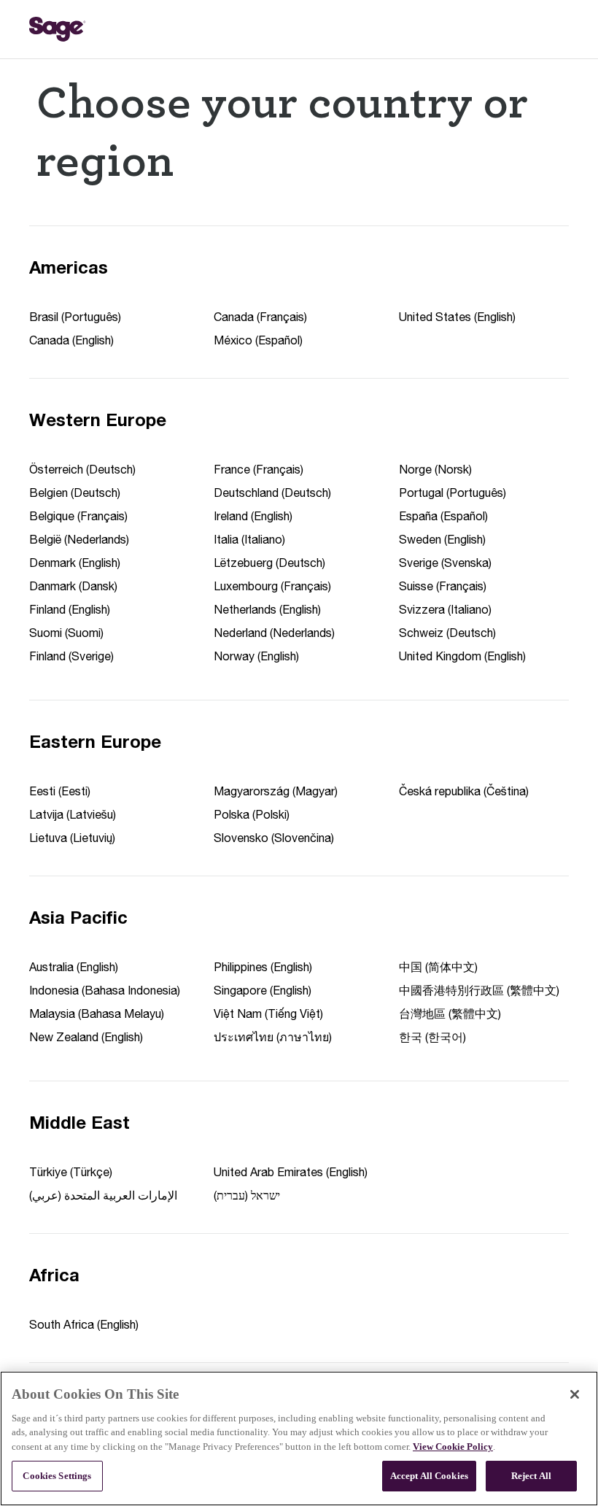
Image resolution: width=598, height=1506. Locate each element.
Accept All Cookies (429, 1475)
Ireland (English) (253, 515)
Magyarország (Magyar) (276, 791)
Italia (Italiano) (249, 539)
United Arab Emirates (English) (291, 1171)
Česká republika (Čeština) (464, 791)
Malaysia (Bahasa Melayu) (96, 1013)
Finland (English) (69, 609)
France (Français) (258, 469)
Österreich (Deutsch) (82, 469)
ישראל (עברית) (247, 1195)
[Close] (575, 1394)
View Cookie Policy (453, 1446)
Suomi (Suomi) (66, 632)
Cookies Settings (57, 1475)
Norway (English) (256, 656)
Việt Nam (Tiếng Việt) (268, 1013)
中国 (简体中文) (438, 966)
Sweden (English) (442, 539)
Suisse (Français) (442, 585)
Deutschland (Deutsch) (272, 492)
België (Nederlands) (79, 539)
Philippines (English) (263, 966)
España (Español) (443, 515)
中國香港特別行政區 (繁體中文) (479, 990)
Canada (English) (71, 340)
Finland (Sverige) (71, 656)
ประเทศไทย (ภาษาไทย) (273, 1036)
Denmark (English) (74, 562)
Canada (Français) (260, 316)
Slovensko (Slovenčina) (274, 837)
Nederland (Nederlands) (274, 632)
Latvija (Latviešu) (72, 814)
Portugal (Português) (452, 492)
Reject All (531, 1475)
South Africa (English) (84, 1324)
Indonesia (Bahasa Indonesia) (104, 990)
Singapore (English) (262, 990)
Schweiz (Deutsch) (447, 632)
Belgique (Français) (78, 515)
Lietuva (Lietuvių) (72, 837)
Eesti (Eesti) (59, 791)
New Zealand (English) (86, 1036)
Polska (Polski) (252, 814)
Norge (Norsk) (435, 469)
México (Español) (258, 340)
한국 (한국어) (432, 1036)
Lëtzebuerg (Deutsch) (269, 562)
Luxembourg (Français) (272, 585)
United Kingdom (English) (462, 656)
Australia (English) (73, 966)
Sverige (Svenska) (445, 562)
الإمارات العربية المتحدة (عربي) (103, 1195)
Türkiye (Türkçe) (70, 1171)
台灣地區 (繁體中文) (450, 1013)
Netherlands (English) (267, 609)
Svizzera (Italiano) (445, 609)
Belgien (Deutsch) (74, 492)
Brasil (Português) (75, 316)
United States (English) (457, 316)
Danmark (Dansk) (73, 585)
